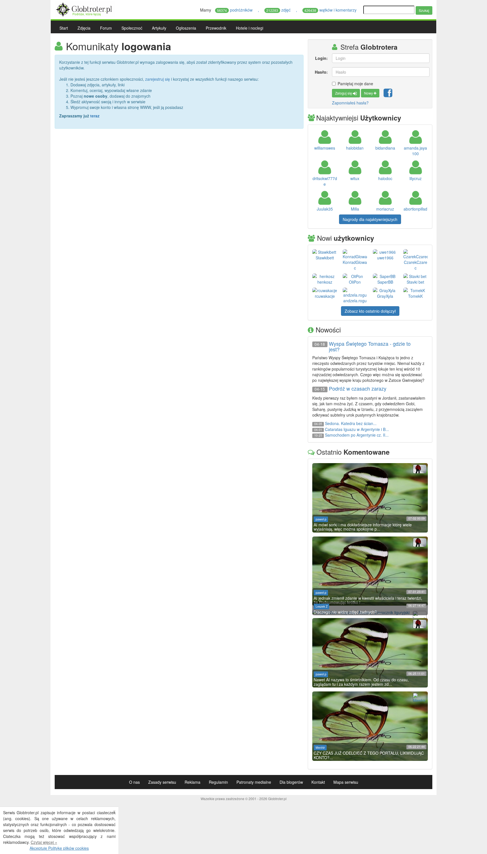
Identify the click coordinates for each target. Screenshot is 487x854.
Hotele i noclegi (249, 28)
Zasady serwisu (162, 782)
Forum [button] (106, 28)
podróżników (235, 10)
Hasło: (321, 72)
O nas (134, 782)
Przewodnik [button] (216, 28)
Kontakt (318, 782)
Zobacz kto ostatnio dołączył (370, 311)
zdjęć (279, 10)
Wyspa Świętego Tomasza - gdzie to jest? (370, 346)
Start (63, 28)
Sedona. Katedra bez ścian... (351, 423)
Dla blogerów (291, 782)
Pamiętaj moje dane (355, 83)
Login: (321, 58)
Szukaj (424, 10)
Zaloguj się (344, 93)
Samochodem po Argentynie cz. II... (357, 435)
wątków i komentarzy (331, 10)
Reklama (192, 782)
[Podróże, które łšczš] (85, 9)
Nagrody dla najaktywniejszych (370, 219)
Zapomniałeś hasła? (350, 103)
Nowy (369, 93)
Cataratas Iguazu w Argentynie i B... (357, 429)
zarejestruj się (157, 79)
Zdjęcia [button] (84, 28)
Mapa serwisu (345, 782)
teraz (94, 116)
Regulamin (218, 782)
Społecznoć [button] (131, 28)
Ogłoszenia (186, 28)
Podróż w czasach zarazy (357, 388)
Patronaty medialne (253, 782)
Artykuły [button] (159, 28)
